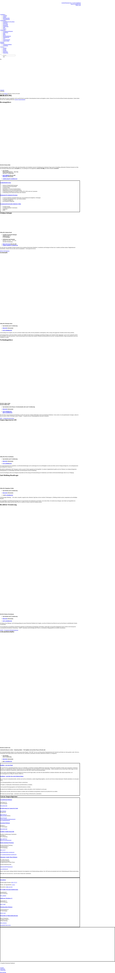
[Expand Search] (0, 54)
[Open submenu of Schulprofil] (5, 30)
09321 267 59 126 (6, 244)
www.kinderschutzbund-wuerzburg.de (8, 854)
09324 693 (5, 176)
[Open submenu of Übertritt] (4, 43)
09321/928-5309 (3, 829)
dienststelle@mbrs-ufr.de (5, 925)
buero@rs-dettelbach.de (76, 4)
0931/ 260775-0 (3, 839)
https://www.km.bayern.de (5, 840)
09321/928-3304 (3, 805)
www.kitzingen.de (4, 869)
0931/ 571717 (14, 882)
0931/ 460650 (3, 895)
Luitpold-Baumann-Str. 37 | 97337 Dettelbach (71, 2)
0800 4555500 (3, 815)
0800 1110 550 (9, 887)
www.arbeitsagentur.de (5, 820)
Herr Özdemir (3, 811)
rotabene (5, 93)
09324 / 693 (78, 5)
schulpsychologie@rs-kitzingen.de (10, 245)
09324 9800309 (6, 175)
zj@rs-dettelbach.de (7, 411)
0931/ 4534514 (3, 923)
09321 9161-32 (3, 814)
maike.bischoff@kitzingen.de (6, 866)
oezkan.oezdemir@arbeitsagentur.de (7, 819)
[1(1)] (40, 745)
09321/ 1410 (3, 913)
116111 (13, 884)
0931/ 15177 (3, 850)
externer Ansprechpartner (20, 99)
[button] (5, 182)
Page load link (3, 972)
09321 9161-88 (3, 818)
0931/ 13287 (3, 904)
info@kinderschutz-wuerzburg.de (7, 852)
